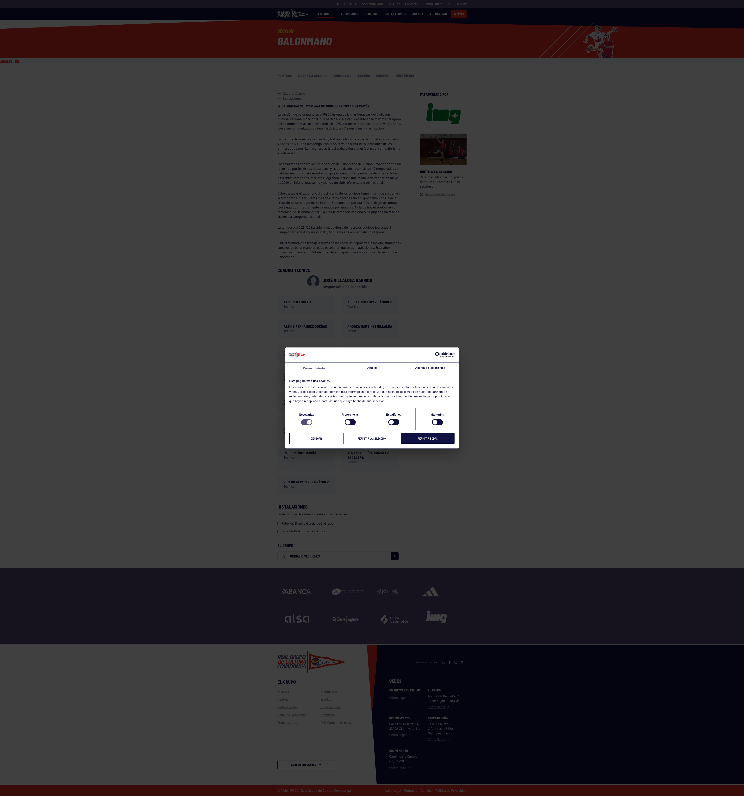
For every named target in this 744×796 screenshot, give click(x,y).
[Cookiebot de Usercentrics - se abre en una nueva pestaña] (438, 355)
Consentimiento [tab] (314, 368)
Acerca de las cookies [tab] (430, 367)
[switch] (350, 422)
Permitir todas (428, 438)
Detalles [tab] (372, 367)
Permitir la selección (372, 438)
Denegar (316, 438)
